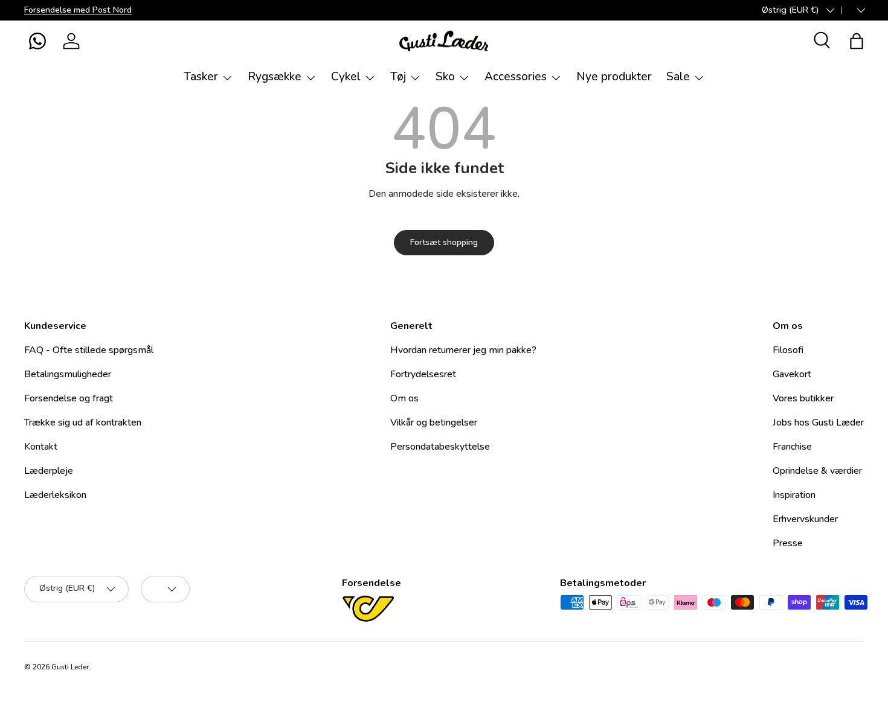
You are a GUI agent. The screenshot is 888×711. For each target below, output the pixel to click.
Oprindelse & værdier (817, 470)
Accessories (515, 76)
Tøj (398, 76)
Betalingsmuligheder (67, 374)
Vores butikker (803, 398)
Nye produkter (614, 76)
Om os (404, 398)
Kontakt (40, 446)
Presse (788, 543)
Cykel (346, 76)
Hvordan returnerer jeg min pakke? (463, 350)
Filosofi (788, 350)
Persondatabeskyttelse (440, 446)
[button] (37, 41)
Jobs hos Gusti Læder (818, 422)
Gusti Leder (70, 667)
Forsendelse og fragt (68, 398)
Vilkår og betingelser (433, 422)
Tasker (201, 76)
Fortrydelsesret (423, 374)
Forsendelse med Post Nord (78, 10)
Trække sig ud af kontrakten (82, 422)
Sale (678, 76)
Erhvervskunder (805, 519)
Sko (445, 76)
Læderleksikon (55, 495)
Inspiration (794, 495)
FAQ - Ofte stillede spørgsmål (88, 350)
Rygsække (274, 76)
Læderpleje (48, 470)
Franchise (792, 446)
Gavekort (792, 374)
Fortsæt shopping (444, 242)
